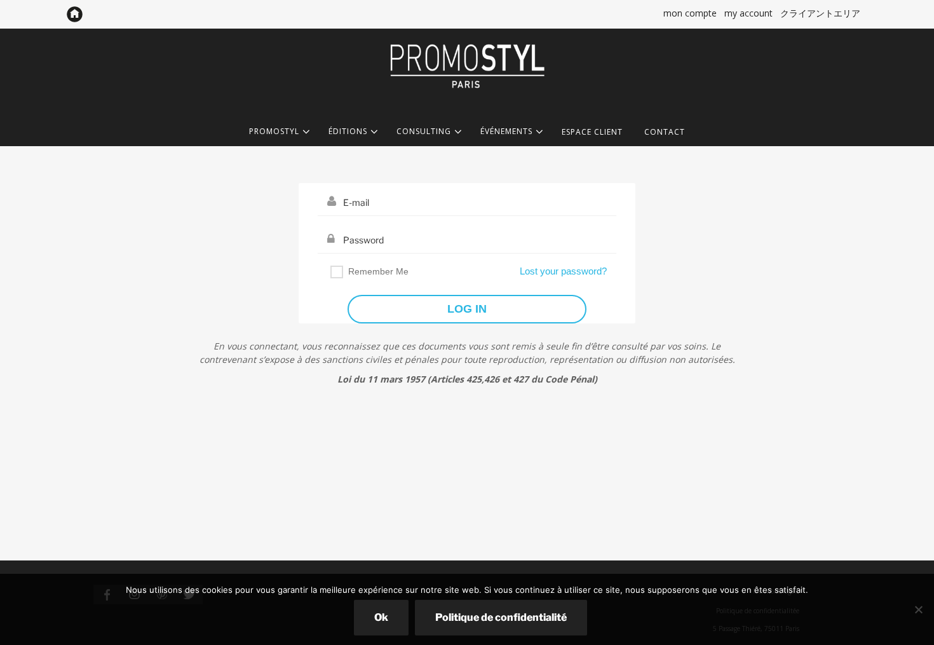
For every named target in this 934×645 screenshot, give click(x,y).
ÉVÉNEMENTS (506, 131)
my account (748, 13)
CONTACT (664, 131)
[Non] (918, 609)
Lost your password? (563, 271)
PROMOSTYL (274, 131)
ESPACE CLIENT (592, 131)
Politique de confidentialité (501, 617)
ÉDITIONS (347, 131)
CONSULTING (423, 131)
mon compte (690, 13)
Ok (381, 617)
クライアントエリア (820, 13)
